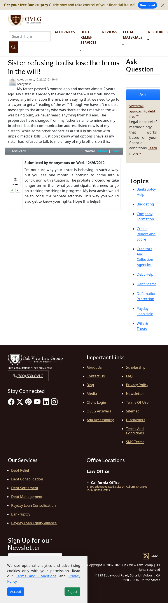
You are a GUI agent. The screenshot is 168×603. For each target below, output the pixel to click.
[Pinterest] (28, 401)
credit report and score (146, 234)
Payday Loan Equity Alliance (34, 523)
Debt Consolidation (27, 479)
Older (103, 151)
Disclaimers (135, 419)
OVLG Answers (99, 411)
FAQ (129, 376)
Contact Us (96, 376)
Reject (72, 591)
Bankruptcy (20, 514)
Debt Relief (20, 470)
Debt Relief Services (88, 37)
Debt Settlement (24, 487)
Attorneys (64, 32)
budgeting (145, 204)
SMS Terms (135, 441)
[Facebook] (11, 401)
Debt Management (26, 496)
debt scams (146, 284)
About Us (94, 367)
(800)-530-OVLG (30, 375)
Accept (15, 591)
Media (92, 393)
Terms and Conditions (135, 430)
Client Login (96, 402)
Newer (89, 151)
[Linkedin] (46, 401)
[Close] (163, 5)
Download (147, 5)
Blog (90, 384)
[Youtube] (37, 401)
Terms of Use (137, 402)
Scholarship (135, 367)
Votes (115, 151)
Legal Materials (132, 35)
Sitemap (133, 411)
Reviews (109, 32)
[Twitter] (20, 401)
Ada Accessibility (100, 419)
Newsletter (135, 393)
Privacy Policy (137, 384)
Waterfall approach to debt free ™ (142, 111)
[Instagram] (54, 401)
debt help (145, 274)
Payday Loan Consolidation (33, 505)
